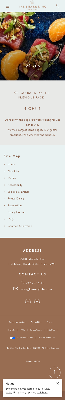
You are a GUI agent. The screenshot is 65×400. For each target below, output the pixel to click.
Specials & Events (18, 192)
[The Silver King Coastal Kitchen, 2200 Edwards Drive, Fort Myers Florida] (32, 6)
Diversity (11, 330)
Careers (50, 322)
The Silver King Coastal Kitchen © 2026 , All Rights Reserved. (32, 348)
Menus (12, 178)
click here (42, 392)
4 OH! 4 (32, 109)
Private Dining (16, 199)
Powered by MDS (33, 361)
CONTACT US (32, 275)
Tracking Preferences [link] (46, 337)
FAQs (11, 219)
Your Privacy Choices (24, 337)
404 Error (32, 65)
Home (11, 164)
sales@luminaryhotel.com (36, 289)
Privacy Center (16, 212)
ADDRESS (32, 251)
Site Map (12, 156)
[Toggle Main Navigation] (7, 6)
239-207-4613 (58, 6)
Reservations (15, 205)
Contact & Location (20, 226)
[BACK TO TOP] (54, 372)
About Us (13, 171)
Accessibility (15, 185)
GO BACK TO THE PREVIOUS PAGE (33, 95)
